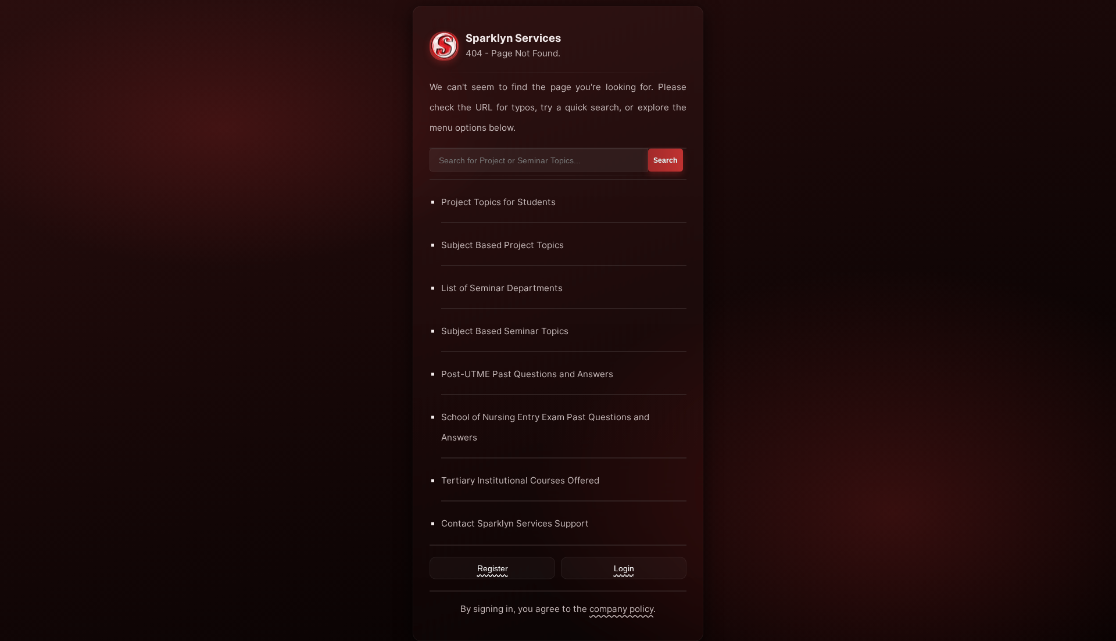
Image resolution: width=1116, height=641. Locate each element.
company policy (621, 608)
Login (624, 567)
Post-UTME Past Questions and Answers (527, 373)
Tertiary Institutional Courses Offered (520, 479)
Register (492, 567)
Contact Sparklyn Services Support (515, 522)
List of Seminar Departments (502, 287)
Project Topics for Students (498, 201)
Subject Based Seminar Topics (504, 330)
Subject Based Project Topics (502, 244)
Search (665, 160)
